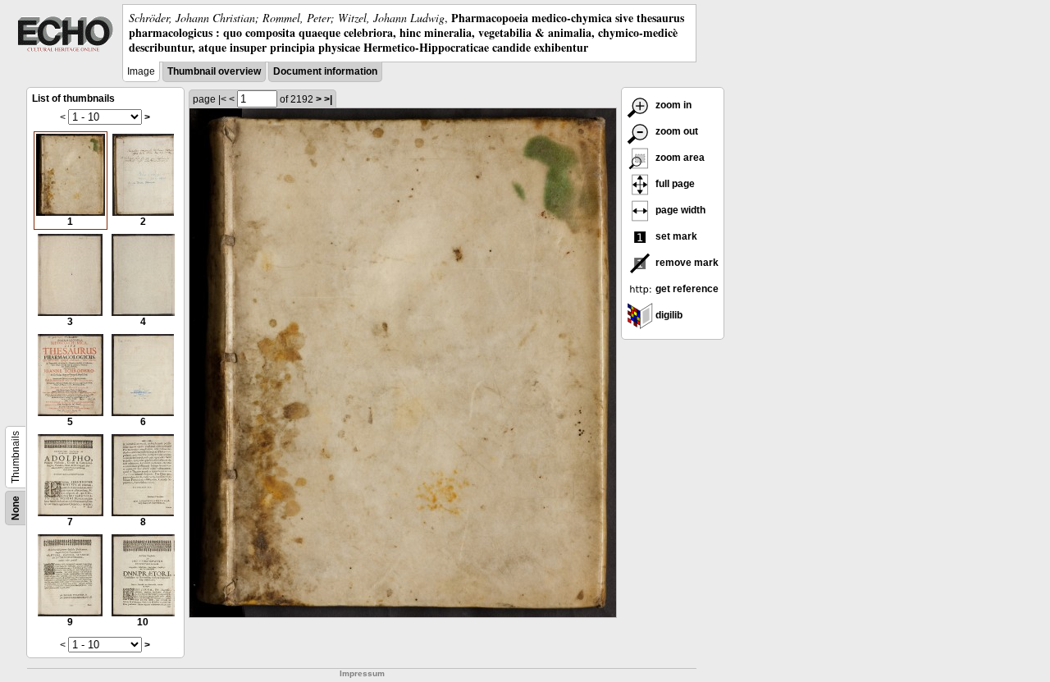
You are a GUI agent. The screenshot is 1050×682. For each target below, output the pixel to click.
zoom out (675, 131)
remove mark (686, 262)
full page (674, 184)
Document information (325, 71)
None (15, 508)
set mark (675, 236)
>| (328, 99)
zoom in (672, 105)
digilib (667, 315)
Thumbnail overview (214, 71)
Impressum (362, 673)
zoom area (679, 157)
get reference (686, 289)
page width (679, 210)
